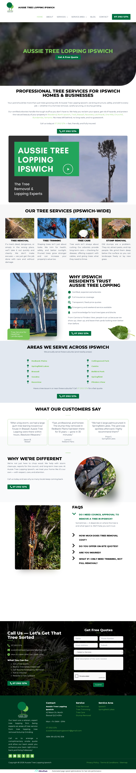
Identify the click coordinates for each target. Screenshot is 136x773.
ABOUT (49, 17)
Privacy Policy (93, 762)
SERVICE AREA (78, 17)
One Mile (109, 115)
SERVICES (61, 17)
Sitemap (124, 762)
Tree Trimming (52, 240)
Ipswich (102, 706)
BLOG (93, 17)
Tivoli (73, 115)
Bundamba (38, 117)
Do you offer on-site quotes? (98, 546)
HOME (40, 17)
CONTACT (103, 17)
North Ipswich (64, 115)
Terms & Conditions (109, 762)
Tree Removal (20, 240)
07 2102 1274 (60, 123)
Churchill (118, 115)
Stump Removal (116, 240)
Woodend (52, 115)
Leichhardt (99, 115)
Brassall (80, 115)
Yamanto (48, 117)
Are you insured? (90, 552)
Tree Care (84, 240)
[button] (121, 17)
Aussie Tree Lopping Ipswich (36, 7)
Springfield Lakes (106, 709)
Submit (98, 685)
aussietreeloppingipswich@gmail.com (64, 731)
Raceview (89, 115)
